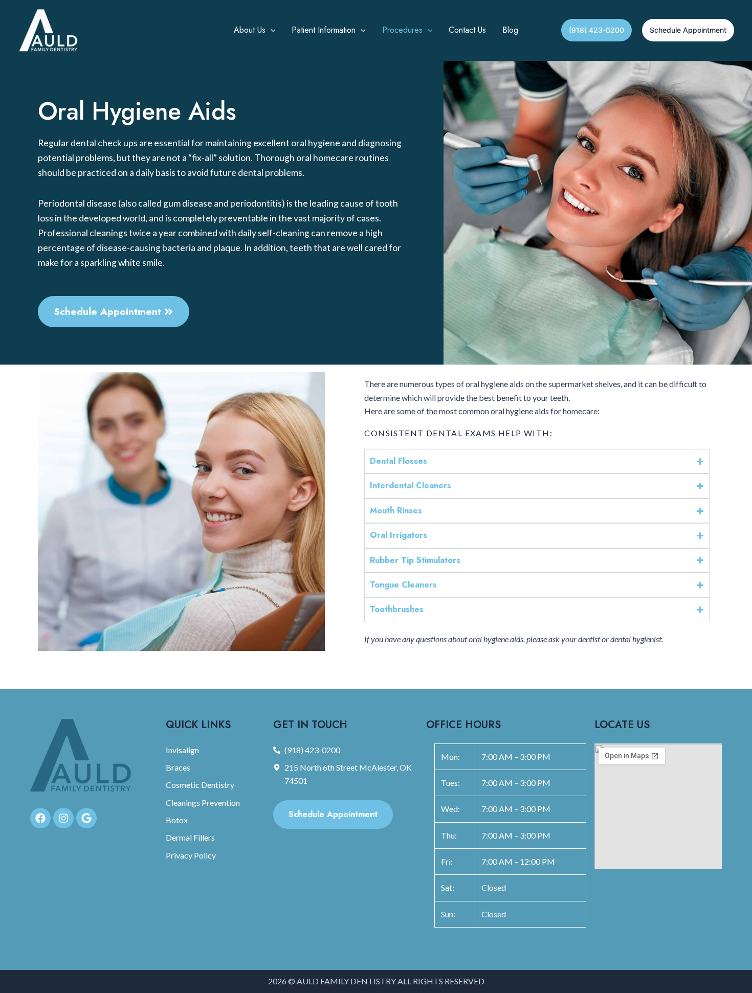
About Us (250, 30)
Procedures (402, 30)
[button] (271, 30)
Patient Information (324, 30)
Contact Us (467, 30)
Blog (510, 30)
